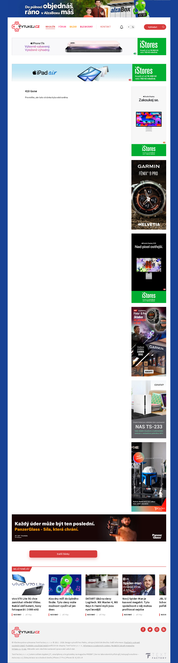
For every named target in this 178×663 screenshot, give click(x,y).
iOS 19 (80, 657)
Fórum (62, 27)
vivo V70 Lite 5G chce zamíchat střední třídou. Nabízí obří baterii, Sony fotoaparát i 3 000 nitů (26, 604)
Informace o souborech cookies (96, 645)
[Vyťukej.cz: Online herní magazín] (26, 27)
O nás (24, 649)
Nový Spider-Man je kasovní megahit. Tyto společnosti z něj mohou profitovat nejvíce (137, 604)
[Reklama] (89, 8)
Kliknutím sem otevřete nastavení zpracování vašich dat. (51, 649)
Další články (63, 554)
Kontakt (105, 27)
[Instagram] (156, 629)
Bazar (73, 27)
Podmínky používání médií (37, 645)
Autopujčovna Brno (129, 654)
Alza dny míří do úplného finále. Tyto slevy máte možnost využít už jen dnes (63, 604)
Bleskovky (86, 27)
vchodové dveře (45, 657)
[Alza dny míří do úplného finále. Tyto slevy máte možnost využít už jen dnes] (65, 584)
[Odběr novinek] (121, 27)
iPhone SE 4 (71, 657)
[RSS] (163, 629)
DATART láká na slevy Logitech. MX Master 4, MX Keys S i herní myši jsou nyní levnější (102, 604)
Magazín (50, 27)
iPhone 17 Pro (59, 657)
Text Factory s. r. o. (44, 642)
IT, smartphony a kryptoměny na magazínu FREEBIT (71, 654)
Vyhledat (152, 27)
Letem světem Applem (39, 654)
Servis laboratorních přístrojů (107, 654)
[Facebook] (143, 629)
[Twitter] (150, 629)
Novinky (17, 614)
